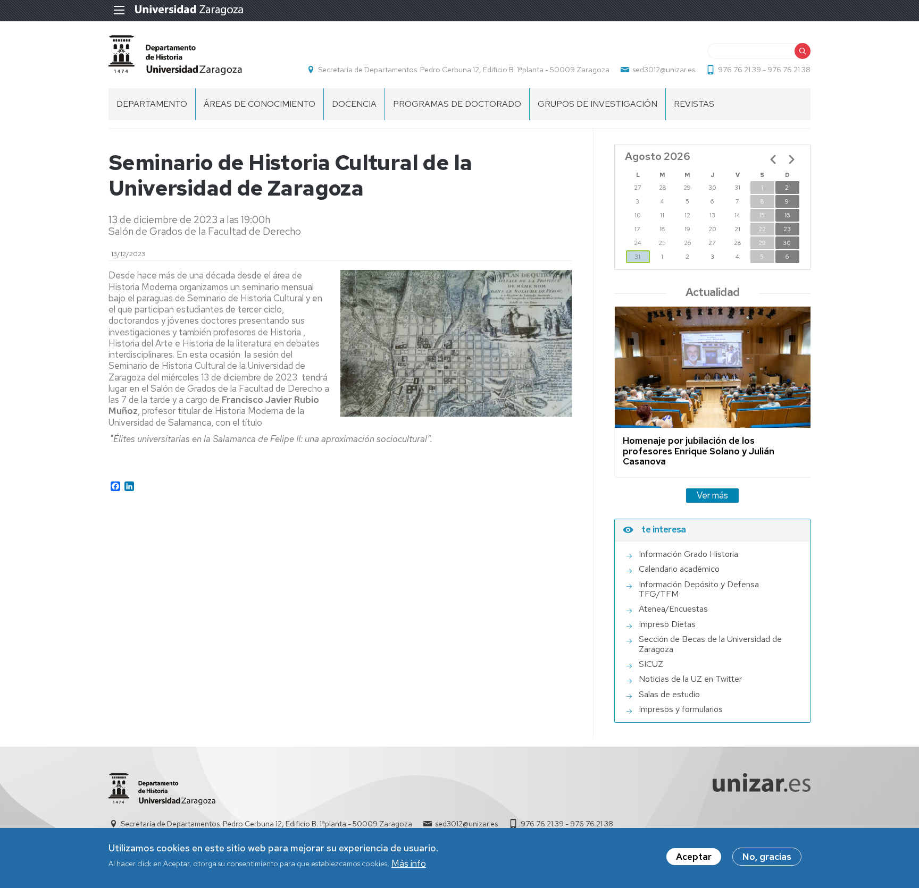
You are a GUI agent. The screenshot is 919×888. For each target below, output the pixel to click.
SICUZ (651, 664)
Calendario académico (679, 569)
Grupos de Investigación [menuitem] (597, 103)
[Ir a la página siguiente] (791, 159)
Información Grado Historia (688, 554)
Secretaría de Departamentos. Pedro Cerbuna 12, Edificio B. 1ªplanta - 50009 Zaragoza (463, 69)
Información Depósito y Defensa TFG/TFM (699, 589)
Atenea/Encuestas (673, 609)
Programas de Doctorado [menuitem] (457, 103)
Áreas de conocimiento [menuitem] (259, 103)
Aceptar (694, 856)
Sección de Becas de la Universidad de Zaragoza (710, 644)
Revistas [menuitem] (694, 103)
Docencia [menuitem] (354, 103)
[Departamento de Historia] (175, 55)
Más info (408, 863)
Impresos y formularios (681, 709)
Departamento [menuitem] (151, 103)
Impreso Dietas (667, 624)
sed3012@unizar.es (663, 69)
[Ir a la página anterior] (773, 159)
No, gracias (766, 856)
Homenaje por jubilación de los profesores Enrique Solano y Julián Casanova (698, 451)
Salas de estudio (669, 694)
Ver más (712, 495)
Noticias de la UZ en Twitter (690, 679)
